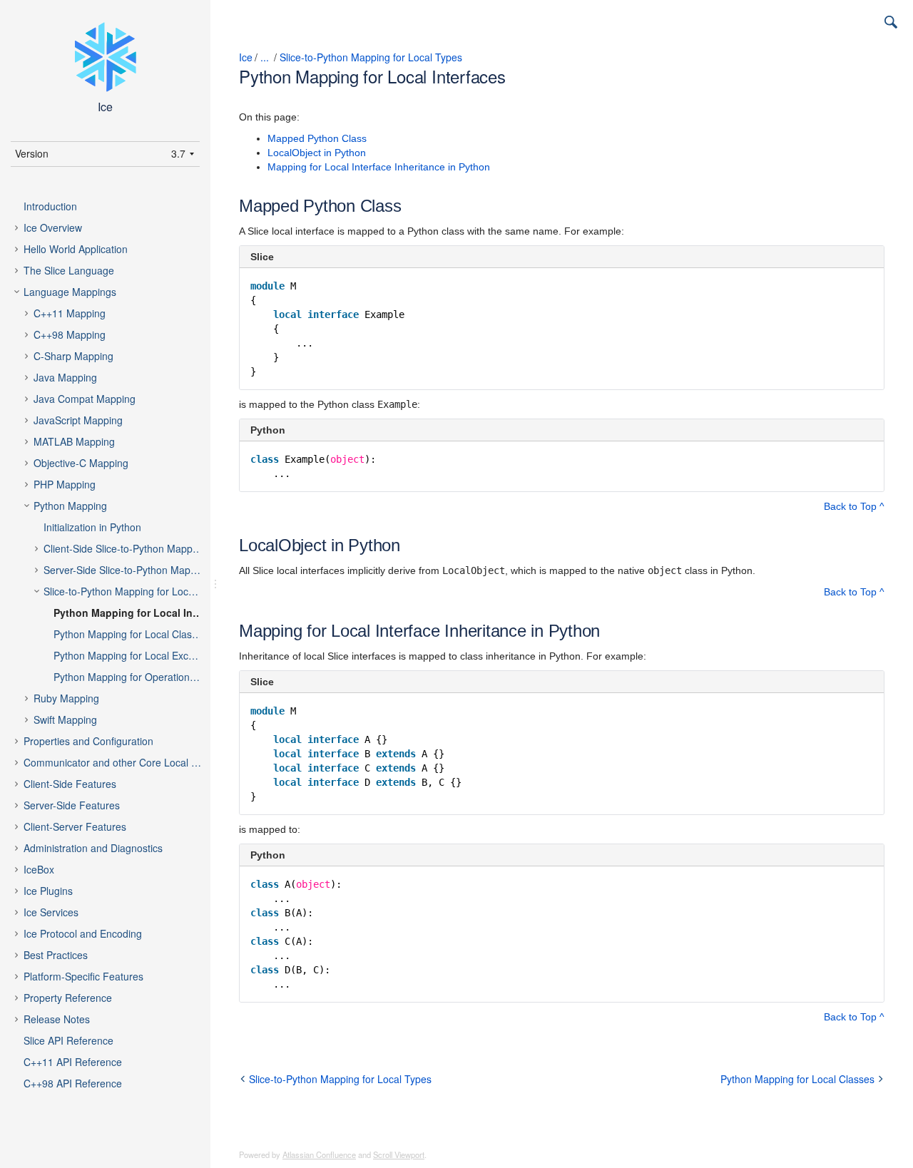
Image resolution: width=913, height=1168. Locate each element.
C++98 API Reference (73, 1083)
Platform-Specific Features (83, 976)
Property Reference (68, 997)
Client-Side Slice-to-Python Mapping (125, 548)
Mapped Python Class (317, 138)
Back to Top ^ (854, 506)
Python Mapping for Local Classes (130, 634)
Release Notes (57, 1019)
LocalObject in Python (316, 152)
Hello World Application (76, 249)
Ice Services (51, 912)
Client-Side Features (70, 784)
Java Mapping (65, 377)
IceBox (39, 869)
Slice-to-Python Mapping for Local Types (134, 591)
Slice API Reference (68, 1040)
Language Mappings (70, 292)
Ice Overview (53, 227)
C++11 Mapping (70, 313)
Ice (246, 57)
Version (32, 153)
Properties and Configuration (88, 741)
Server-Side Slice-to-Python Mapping (127, 570)
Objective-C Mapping (81, 463)
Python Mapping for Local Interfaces (139, 612)
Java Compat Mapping (85, 398)
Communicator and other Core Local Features (124, 762)
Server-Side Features (72, 805)
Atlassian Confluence (319, 1154)
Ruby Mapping (66, 698)
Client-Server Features (75, 826)
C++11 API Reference (73, 1062)
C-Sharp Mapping (73, 356)
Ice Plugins (48, 890)
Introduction (50, 206)
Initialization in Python (92, 527)
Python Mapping (70, 505)
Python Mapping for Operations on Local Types (139, 677)
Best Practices (56, 955)
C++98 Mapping (70, 334)
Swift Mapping (65, 719)
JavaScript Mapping (78, 420)
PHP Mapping (65, 484)
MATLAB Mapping (74, 441)
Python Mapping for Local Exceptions (137, 655)
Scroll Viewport (398, 1154)
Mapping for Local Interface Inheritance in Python (378, 167)
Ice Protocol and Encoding (83, 933)
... (264, 57)
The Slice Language (69, 270)
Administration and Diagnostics (93, 848)
